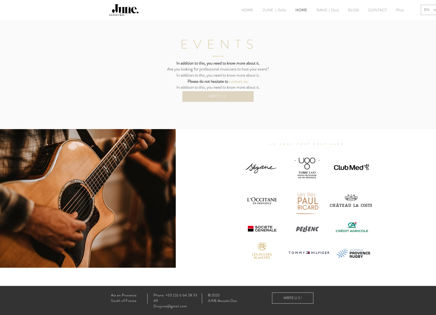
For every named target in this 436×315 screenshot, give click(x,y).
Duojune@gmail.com (170, 306)
